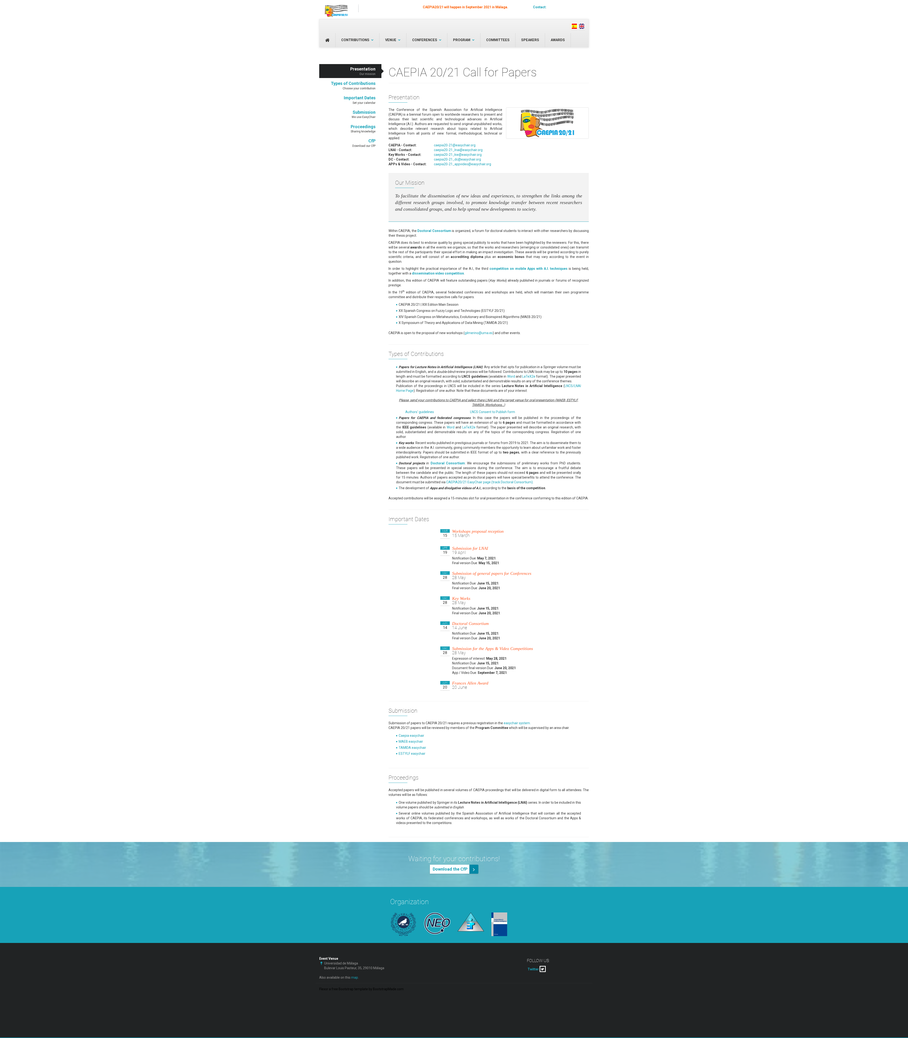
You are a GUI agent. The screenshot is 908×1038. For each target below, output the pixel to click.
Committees (498, 40)
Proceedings (363, 128)
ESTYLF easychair (412, 753)
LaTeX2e (528, 376)
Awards (558, 40)
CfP (363, 143)
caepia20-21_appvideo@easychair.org (462, 164)
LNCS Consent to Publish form (492, 412)
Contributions (355, 40)
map (354, 977)
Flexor (323, 989)
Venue (390, 40)
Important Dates (359, 100)
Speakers (530, 40)
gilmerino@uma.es (479, 333)
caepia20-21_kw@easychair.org (458, 155)
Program (461, 40)
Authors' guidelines (419, 412)
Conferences (424, 40)
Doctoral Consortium (434, 231)
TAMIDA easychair (412, 748)
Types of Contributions (353, 85)
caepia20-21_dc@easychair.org (457, 159)
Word (511, 376)
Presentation (362, 71)
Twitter (534, 969)
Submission (363, 114)
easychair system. (517, 723)
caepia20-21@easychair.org (568, 7)
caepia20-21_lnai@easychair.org (458, 150)
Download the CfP (450, 869)
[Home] (336, 8)
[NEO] (437, 923)
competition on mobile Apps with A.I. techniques (528, 268)
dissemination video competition (438, 273)
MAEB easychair (411, 741)
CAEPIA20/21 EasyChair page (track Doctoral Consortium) (489, 482)
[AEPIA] (471, 921)
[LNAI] (504, 924)
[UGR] (403, 924)
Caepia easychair (411, 735)
